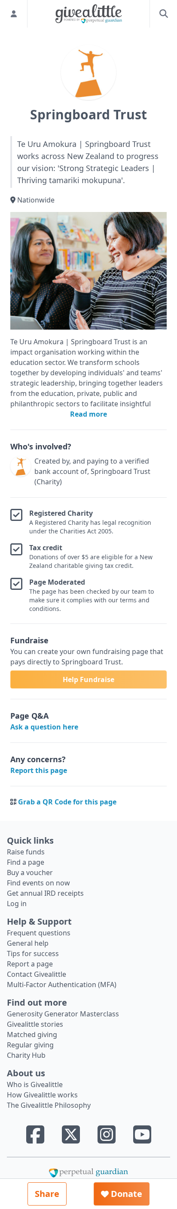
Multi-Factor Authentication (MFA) (61, 984)
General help (28, 943)
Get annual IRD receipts (45, 893)
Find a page (25, 862)
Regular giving (30, 1045)
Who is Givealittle (35, 1084)
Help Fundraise (88, 679)
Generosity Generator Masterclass (63, 1014)
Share (47, 1194)
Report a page (30, 964)
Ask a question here (44, 727)
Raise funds (26, 852)
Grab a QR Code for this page (67, 802)
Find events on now (38, 883)
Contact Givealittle (36, 974)
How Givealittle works (42, 1095)
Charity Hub (26, 1055)
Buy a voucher (30, 872)
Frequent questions (38, 933)
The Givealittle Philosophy (49, 1105)
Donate (125, 1194)
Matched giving (32, 1034)
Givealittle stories (35, 1024)
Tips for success (33, 953)
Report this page (38, 770)
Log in (17, 903)
